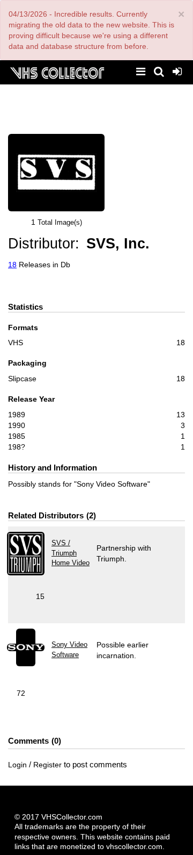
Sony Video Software (69, 649)
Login (17, 764)
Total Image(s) (60, 222)
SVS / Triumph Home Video (70, 553)
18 (12, 264)
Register (47, 764)
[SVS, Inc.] (56, 172)
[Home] (57, 71)
